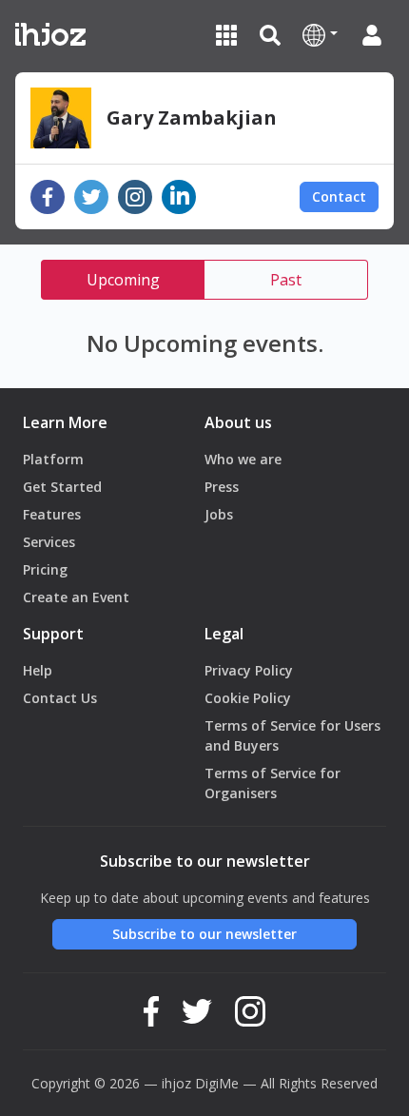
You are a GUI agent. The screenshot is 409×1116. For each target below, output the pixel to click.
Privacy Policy (248, 670)
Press (221, 487)
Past (286, 279)
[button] (320, 34)
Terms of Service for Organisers (272, 783)
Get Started (62, 487)
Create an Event (76, 597)
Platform (53, 459)
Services (49, 542)
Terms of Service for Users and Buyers (292, 735)
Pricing (45, 569)
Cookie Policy (247, 698)
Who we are (243, 459)
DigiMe (217, 1083)
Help (37, 670)
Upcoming (123, 279)
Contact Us (60, 698)
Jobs (218, 514)
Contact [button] (339, 196)
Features (52, 514)
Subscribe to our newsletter (204, 934)
